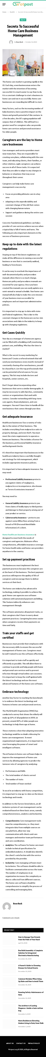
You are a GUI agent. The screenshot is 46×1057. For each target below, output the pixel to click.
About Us (10, 1043)
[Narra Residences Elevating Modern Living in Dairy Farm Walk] (9, 1024)
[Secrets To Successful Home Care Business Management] (23, 62)
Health (23, 20)
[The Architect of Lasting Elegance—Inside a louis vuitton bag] (9, 1009)
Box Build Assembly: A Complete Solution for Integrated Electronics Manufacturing (30, 953)
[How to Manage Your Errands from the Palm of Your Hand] (9, 940)
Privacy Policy (34, 1043)
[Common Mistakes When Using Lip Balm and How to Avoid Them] (9, 982)
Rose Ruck (19, 42)
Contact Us (21, 1043)
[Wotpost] (23, 4)
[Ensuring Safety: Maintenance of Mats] (9, 995)
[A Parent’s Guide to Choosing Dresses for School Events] (9, 968)
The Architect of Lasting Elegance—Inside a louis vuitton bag (30, 1008)
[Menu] (4, 4)
